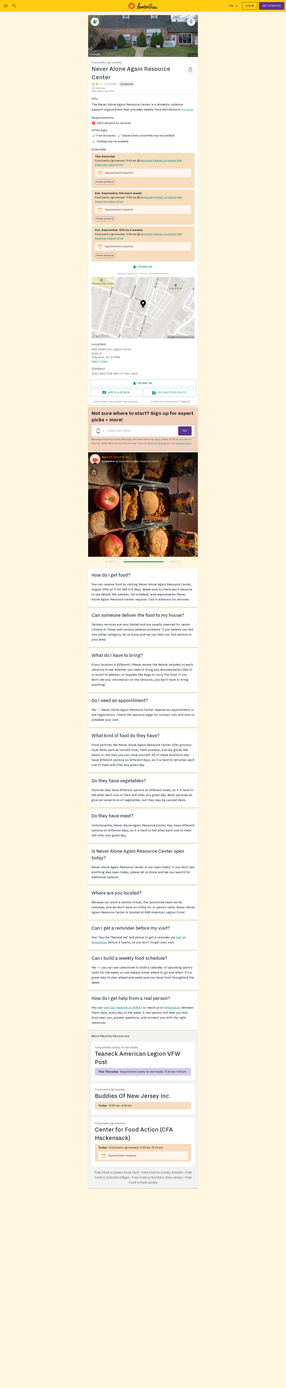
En (231, 5)
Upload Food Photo (172, 392)
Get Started (271, 5)
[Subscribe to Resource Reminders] (95, 22)
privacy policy (183, 443)
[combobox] (100, 431)
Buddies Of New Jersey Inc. (133, 1096)
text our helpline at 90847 (123, 1007)
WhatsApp (99, 942)
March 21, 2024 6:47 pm (115, 457)
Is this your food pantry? (170, 401)
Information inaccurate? (115, 401)
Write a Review (119, 392)
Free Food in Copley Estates (162, 1172)
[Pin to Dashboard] (191, 22)
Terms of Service (156, 443)
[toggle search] (14, 6)
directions (99, 361)
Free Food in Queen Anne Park (116, 1172)
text (179, 937)
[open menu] (6, 6)
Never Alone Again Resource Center (139, 461)
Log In (249, 5)
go (185, 430)
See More (187, 110)
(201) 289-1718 (101, 373)
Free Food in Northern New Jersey (157, 1177)
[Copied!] (190, 69)
